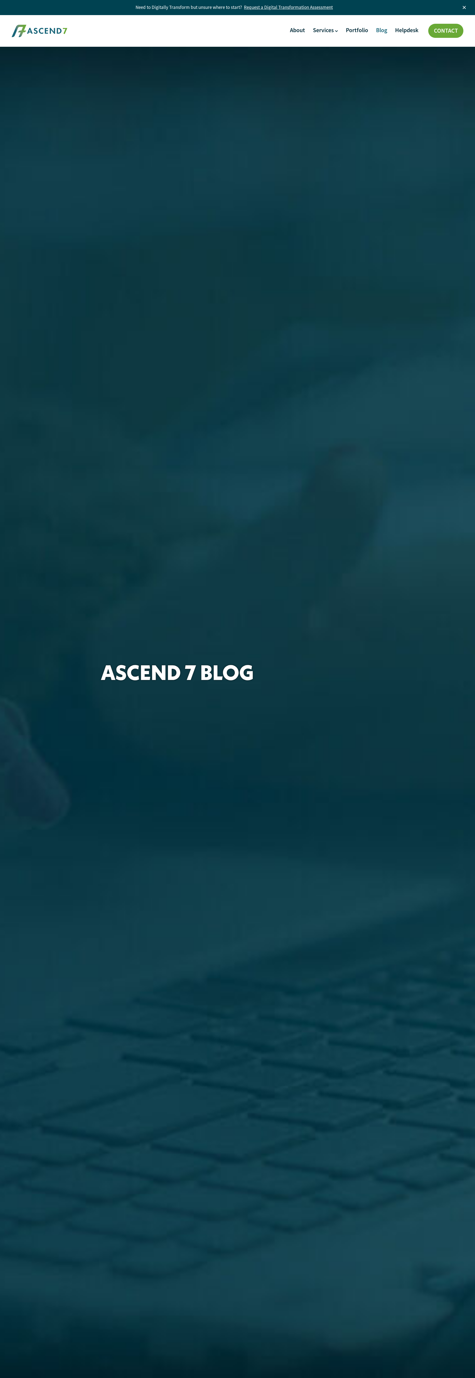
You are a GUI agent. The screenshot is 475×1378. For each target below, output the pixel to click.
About (297, 30)
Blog (381, 30)
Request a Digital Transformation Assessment (288, 7)
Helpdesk (406, 30)
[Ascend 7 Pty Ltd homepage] (57, 31)
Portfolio (357, 30)
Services (324, 30)
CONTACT (446, 30)
